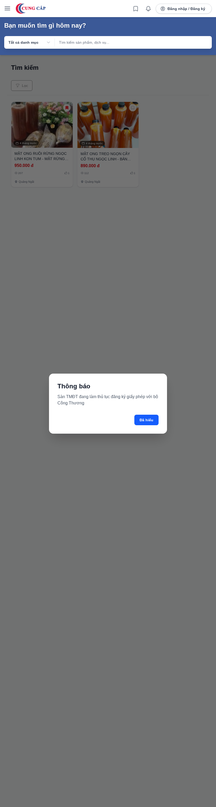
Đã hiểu (146, 420)
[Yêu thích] (135, 8)
